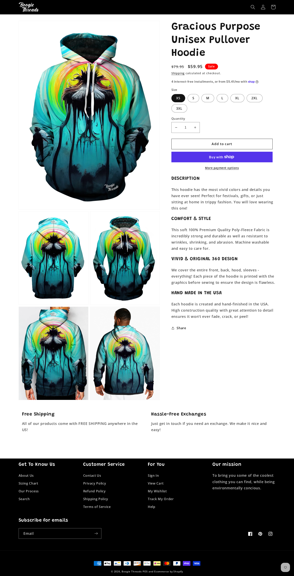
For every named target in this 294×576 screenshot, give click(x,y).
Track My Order (161, 499)
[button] (253, 7)
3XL (179, 108)
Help (151, 507)
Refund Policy (94, 491)
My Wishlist (157, 491)
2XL (254, 98)
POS (145, 571)
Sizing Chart (28, 483)
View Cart (155, 483)
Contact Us (92, 475)
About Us (26, 475)
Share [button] (181, 328)
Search (24, 499)
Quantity (178, 118)
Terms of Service (97, 507)
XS (178, 98)
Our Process (29, 491)
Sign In (153, 475)
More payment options (222, 168)
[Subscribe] (96, 533)
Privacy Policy (94, 483)
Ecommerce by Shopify (168, 571)
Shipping (178, 73)
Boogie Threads (132, 571)
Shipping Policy (95, 499)
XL (237, 98)
